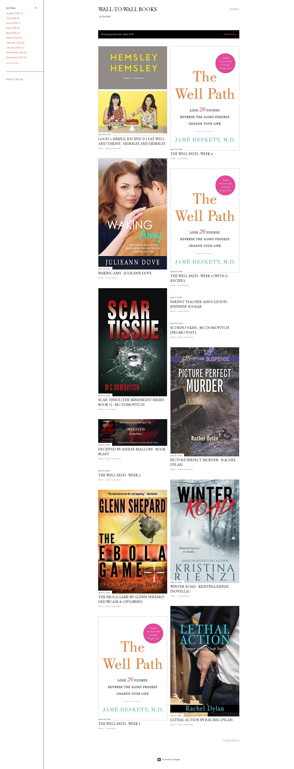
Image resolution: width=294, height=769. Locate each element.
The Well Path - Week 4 (191, 153)
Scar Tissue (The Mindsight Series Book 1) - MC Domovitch (131, 402)
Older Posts (231, 740)
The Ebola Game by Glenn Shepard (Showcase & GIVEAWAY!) (131, 599)
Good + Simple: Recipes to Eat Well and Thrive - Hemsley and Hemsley (131, 141)
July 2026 (12, 18)
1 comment (183, 158)
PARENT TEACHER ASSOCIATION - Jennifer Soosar (199, 304)
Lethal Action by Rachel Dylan (201, 719)
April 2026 (12, 33)
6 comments (183, 311)
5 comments (111, 278)
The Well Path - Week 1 (119, 723)
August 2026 (14, 13)
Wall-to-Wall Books (127, 9)
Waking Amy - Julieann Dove (125, 273)
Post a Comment (113, 148)
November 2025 (16, 57)
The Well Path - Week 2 (119, 475)
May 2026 (12, 28)
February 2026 (15, 42)
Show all (230, 34)
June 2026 (13, 23)
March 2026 (13, 37)
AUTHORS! (105, 16)
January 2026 (14, 47)
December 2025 (16, 52)
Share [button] (100, 148)
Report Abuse (14, 79)
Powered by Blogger (171, 759)
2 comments (111, 409)
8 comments (183, 285)
